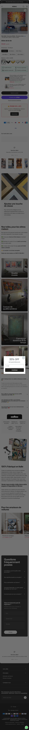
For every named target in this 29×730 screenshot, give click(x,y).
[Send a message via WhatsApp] (26, 727)
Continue (14, 370)
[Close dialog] (23, 358)
